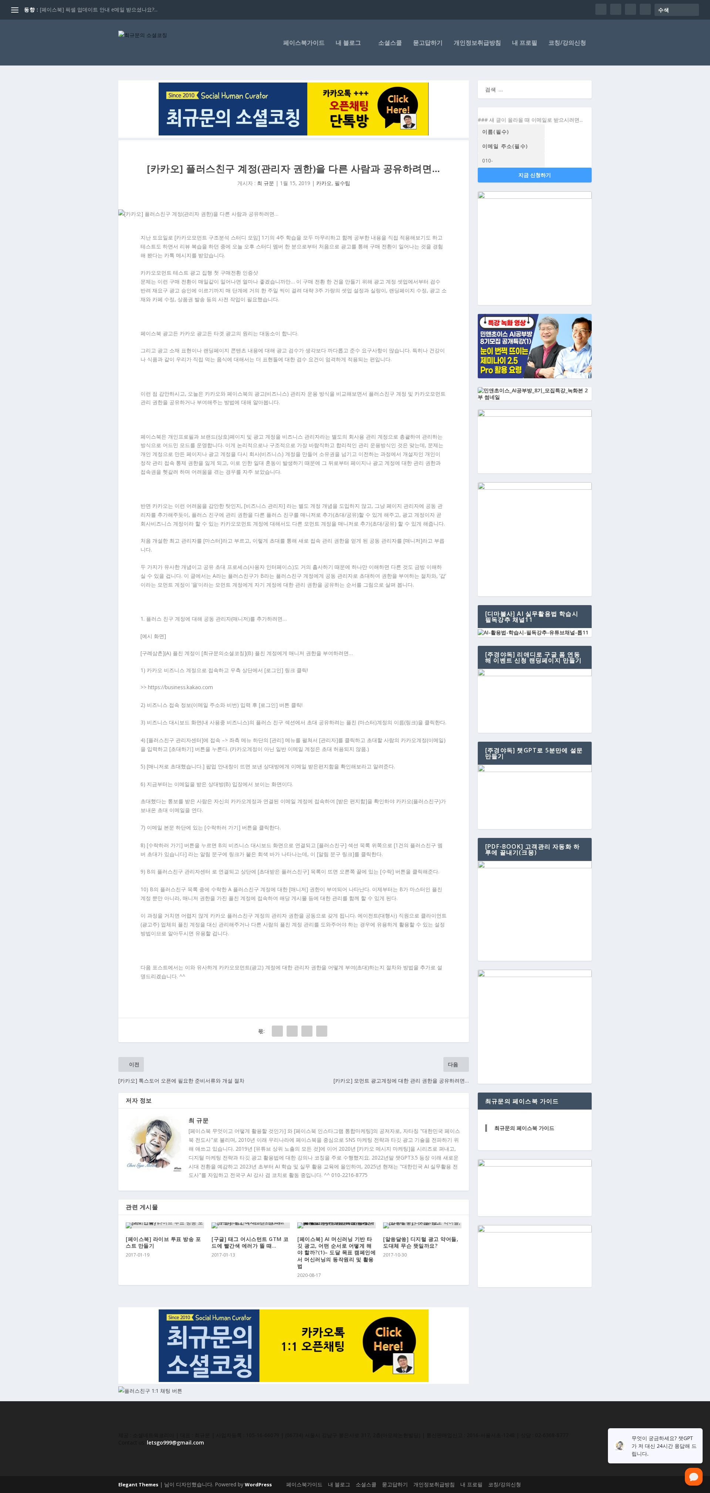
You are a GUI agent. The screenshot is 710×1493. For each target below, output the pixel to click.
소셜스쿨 (390, 43)
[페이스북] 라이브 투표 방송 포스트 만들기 (163, 1242)
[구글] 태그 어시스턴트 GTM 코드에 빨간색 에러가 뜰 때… (250, 1242)
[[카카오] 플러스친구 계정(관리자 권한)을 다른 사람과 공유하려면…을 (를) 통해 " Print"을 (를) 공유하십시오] (321, 1031)
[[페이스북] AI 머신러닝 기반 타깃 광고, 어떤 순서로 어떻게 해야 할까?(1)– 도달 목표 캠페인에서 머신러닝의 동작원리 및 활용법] (336, 1225)
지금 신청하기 (534, 174)
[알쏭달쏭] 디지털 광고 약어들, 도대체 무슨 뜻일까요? (420, 1242)
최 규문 (265, 183)
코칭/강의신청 (567, 43)
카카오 (324, 183)
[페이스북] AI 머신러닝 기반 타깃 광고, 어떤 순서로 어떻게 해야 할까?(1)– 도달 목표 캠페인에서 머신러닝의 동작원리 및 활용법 (336, 1252)
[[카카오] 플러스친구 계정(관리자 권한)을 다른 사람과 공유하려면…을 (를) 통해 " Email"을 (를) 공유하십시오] (307, 1031)
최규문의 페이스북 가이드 (524, 1127)
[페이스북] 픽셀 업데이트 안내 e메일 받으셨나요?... (99, 9)
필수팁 (342, 183)
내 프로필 (524, 43)
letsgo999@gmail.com (175, 1442)
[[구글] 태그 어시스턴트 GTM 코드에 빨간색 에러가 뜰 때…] (251, 1225)
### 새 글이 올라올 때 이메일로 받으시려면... (530, 119)
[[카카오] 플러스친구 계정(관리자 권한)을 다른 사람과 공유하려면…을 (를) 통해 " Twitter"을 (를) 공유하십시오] (292, 1031)
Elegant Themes (138, 1484)
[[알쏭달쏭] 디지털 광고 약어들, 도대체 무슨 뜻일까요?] (422, 1225)
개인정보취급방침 (477, 43)
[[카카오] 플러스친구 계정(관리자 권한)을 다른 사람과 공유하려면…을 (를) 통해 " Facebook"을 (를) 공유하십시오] (277, 1031)
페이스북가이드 (304, 43)
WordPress (258, 1484)
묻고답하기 (428, 43)
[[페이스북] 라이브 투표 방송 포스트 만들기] (165, 1225)
